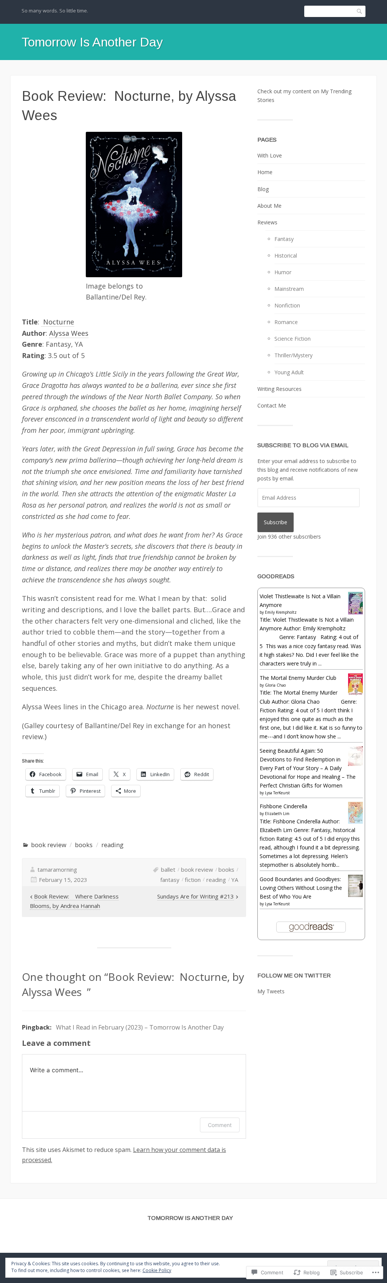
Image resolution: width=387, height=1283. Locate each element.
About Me (269, 205)
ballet (168, 869)
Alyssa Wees (68, 333)
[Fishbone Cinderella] (355, 821)
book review (49, 845)
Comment (220, 1125)
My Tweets (271, 991)
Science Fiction (292, 338)
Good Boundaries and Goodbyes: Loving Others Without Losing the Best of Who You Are (301, 887)
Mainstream (289, 288)
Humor (282, 272)
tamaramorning (57, 869)
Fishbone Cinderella (283, 806)
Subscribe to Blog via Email (302, 445)
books (84, 845)
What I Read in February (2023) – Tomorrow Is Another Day (140, 1027)
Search (359, 11)
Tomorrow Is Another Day (92, 42)
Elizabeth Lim (277, 813)
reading (112, 845)
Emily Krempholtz (281, 612)
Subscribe (275, 522)
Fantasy (284, 238)
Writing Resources (279, 388)
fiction (193, 879)
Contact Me (271, 405)
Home (264, 172)
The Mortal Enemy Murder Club (298, 677)
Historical (285, 255)
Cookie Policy (156, 1270)
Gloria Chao (275, 685)
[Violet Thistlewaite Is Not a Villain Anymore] (355, 612)
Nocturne (57, 321)
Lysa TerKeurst (277, 792)
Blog (263, 189)
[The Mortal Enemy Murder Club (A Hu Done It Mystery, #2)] (355, 693)
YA (234, 879)
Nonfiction (287, 305)
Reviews (267, 222)
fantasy (170, 879)
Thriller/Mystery (293, 355)
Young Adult (289, 372)
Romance (286, 322)
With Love (269, 155)
